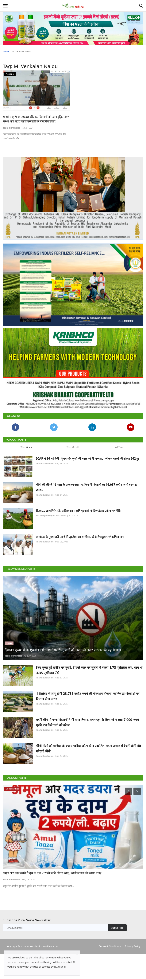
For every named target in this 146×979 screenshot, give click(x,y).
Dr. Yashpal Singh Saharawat (51, 515)
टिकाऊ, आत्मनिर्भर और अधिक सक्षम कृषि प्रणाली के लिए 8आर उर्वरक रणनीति (78, 511)
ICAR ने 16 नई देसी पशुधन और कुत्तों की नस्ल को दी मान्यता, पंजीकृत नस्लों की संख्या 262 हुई (87, 458)
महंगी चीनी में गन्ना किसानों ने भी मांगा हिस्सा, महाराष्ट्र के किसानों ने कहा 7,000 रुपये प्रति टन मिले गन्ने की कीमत (87, 722)
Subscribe (117, 927)
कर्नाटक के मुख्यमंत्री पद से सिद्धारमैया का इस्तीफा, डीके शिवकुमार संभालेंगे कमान (80, 537)
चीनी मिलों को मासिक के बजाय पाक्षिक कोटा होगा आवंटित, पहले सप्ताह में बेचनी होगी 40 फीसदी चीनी (88, 748)
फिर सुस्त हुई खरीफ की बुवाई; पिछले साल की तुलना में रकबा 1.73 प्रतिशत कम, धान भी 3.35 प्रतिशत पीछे (89, 670)
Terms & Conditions (110, 946)
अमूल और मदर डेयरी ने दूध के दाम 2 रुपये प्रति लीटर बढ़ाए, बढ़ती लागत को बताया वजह (52, 873)
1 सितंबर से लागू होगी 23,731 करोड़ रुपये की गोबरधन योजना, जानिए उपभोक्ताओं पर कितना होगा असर (88, 696)
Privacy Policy (132, 946)
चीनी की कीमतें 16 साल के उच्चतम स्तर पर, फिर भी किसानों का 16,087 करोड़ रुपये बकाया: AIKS (86, 487)
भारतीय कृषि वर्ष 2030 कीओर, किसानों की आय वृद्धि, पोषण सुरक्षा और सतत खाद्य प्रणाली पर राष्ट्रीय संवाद (36, 118)
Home (6, 51)
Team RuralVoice (11, 127)
